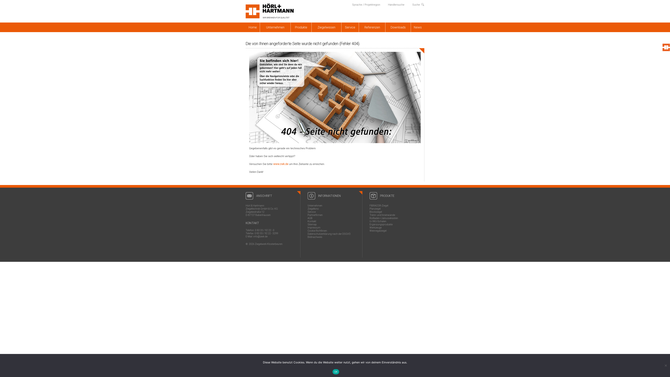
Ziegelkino (313, 208)
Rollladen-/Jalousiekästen (384, 218)
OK (336, 371)
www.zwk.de (280, 164)
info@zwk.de (260, 236)
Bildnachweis (315, 237)
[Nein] (665, 365)
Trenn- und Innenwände (382, 215)
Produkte (301, 27)
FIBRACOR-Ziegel (379, 205)
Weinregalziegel (378, 230)
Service (350, 27)
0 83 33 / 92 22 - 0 (264, 230)
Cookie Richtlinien (317, 230)
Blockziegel (376, 211)
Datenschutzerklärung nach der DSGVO (329, 233)
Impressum (314, 227)
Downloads (398, 27)
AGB (310, 218)
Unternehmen (275, 27)
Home (252, 27)
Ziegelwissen (326, 27)
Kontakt (312, 221)
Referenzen (372, 27)
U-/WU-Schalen (378, 221)
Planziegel (375, 208)
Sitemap (312, 224)
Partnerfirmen (315, 215)
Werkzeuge (376, 227)
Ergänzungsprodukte (381, 224)
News (418, 27)
